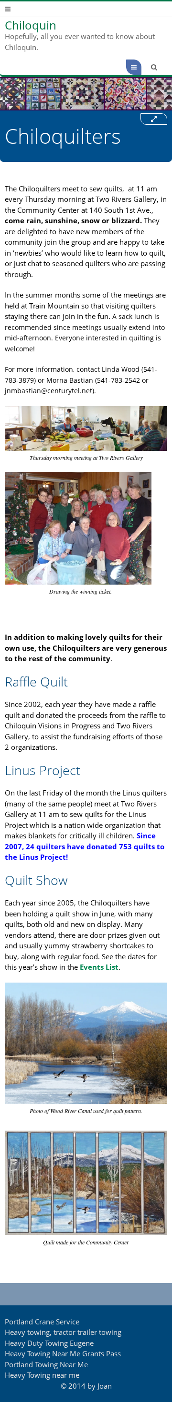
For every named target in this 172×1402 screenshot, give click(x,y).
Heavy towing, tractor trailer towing (63, 1332)
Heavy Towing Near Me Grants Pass (63, 1353)
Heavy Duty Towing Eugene (49, 1343)
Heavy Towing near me (42, 1375)
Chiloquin (30, 25)
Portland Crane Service (42, 1321)
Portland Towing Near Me (46, 1364)
